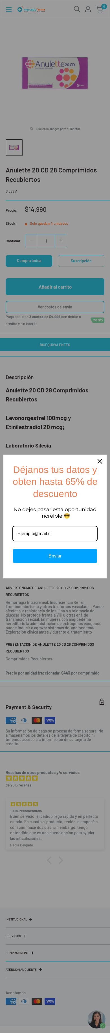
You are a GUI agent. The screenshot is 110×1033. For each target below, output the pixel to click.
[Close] (100, 461)
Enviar (55, 556)
